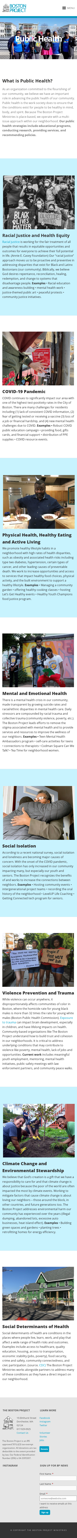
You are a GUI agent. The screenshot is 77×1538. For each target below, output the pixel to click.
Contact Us (22, 1432)
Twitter (43, 1425)
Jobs (42, 1440)
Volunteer (45, 1432)
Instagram (45, 1421)
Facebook (45, 1418)
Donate (44, 1449)
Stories (43, 1436)
